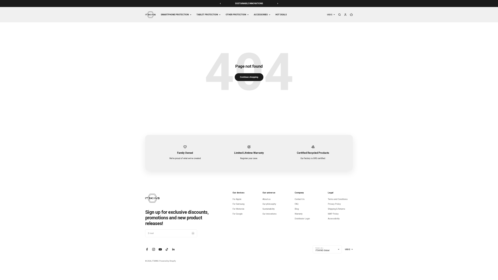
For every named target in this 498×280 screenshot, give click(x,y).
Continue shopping (249, 77)
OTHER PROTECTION (236, 14)
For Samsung (238, 204)
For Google (238, 214)
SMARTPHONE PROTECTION (175, 14)
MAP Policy (333, 214)
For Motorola (238, 209)
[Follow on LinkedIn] (173, 249)
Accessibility (334, 218)
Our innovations (269, 214)
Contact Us (300, 199)
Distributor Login (302, 218)
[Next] (277, 3)
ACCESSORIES (261, 14)
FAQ (296, 204)
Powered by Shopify (167, 261)
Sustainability (268, 209)
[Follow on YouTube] (160, 249)
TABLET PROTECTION (207, 14)
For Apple (237, 199)
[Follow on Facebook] (147, 249)
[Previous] (220, 3)
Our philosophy (269, 204)
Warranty (299, 214)
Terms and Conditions (338, 199)
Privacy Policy (334, 204)
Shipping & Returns (336, 209)
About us (266, 199)
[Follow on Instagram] (153, 249)
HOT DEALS (281, 14)
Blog (297, 209)
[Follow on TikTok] (167, 249)
